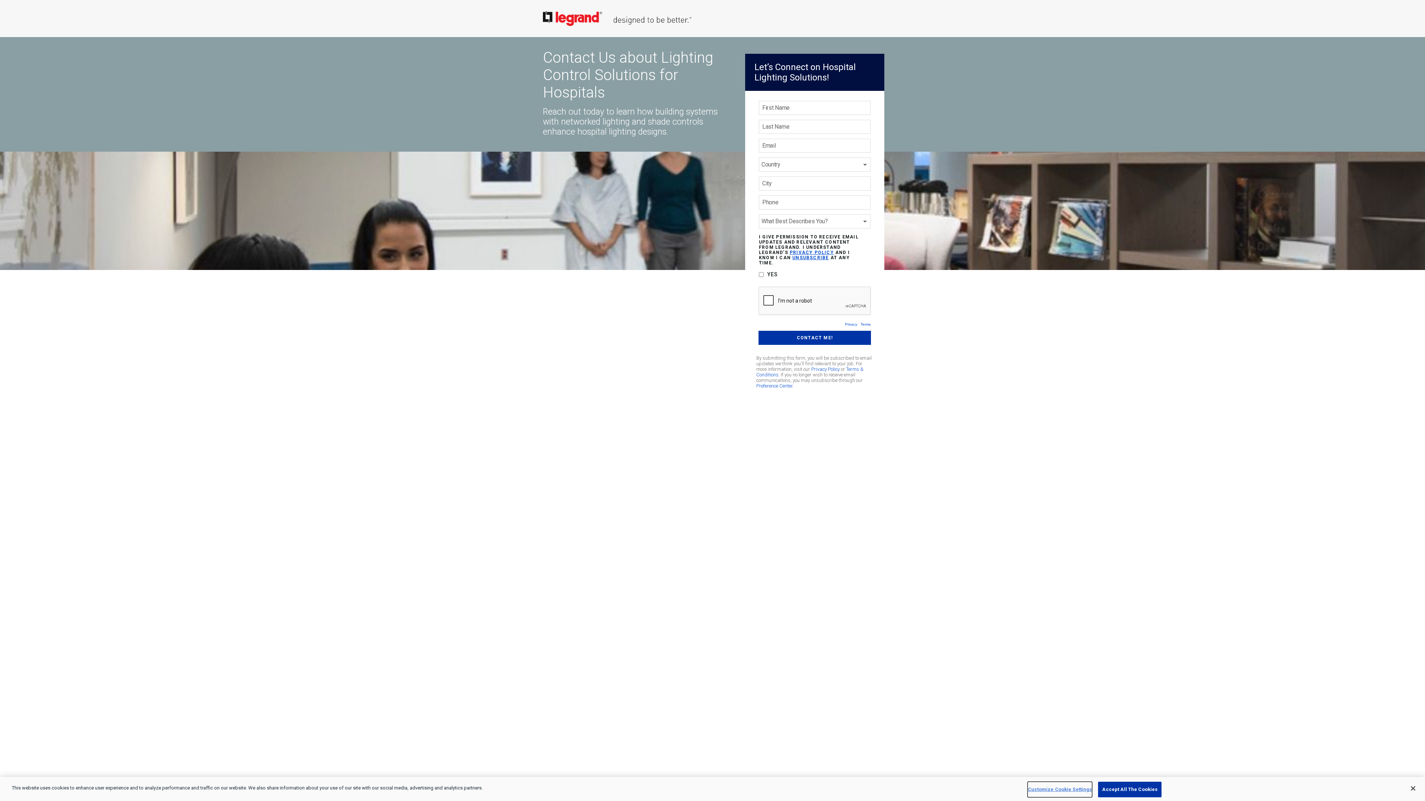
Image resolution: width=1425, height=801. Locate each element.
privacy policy (812, 252)
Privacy (851, 324)
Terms (866, 324)
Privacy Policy (825, 369)
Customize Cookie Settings (1060, 789)
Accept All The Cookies (1129, 789)
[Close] (1413, 788)
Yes (772, 274)
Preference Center (774, 386)
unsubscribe (810, 257)
